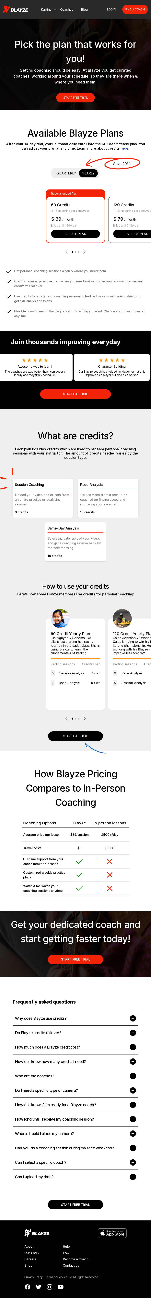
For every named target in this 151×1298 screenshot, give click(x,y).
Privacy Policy (33, 1277)
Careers (30, 1259)
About (28, 1246)
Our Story (31, 1253)
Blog (84, 9)
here (124, 148)
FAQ (66, 1253)
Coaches (66, 9)
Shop (28, 1265)
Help (66, 1246)
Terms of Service (56, 1277)
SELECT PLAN (75, 234)
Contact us (71, 1265)
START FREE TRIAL (75, 97)
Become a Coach (75, 1259)
